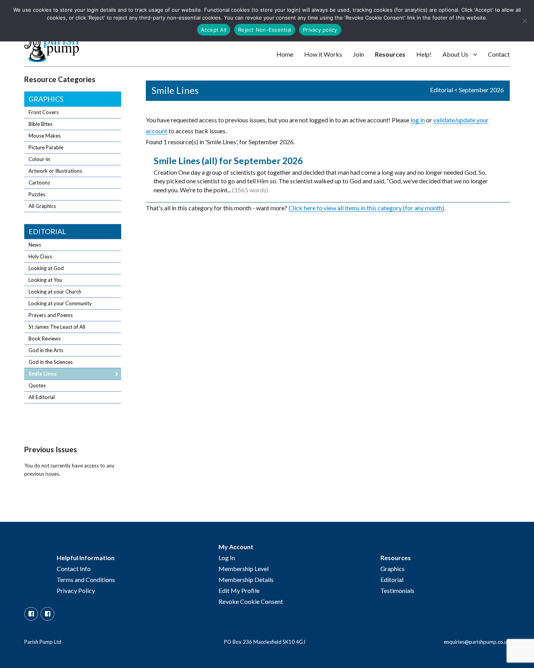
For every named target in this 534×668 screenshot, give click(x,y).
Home (284, 54)
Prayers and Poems (51, 315)
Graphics (46, 99)
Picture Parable (46, 147)
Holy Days (40, 256)
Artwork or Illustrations (55, 171)
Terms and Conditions (86, 579)
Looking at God (46, 268)
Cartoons (39, 182)
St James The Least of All (57, 327)
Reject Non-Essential (264, 30)
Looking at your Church (55, 291)
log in (417, 120)
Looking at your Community (60, 303)
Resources (390, 54)
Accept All (214, 30)
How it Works (323, 54)
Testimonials (397, 590)
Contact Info (74, 568)
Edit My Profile (239, 590)
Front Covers (44, 112)
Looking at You (45, 280)
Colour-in (39, 159)
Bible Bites (40, 124)
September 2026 (481, 89)
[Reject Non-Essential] (524, 21)
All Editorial (42, 397)
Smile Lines (43, 374)
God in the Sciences (51, 362)
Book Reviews (45, 338)
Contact (499, 54)
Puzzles (37, 194)
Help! (424, 54)
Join (358, 54)
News (35, 245)
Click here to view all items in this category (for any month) (366, 207)
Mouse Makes (45, 136)
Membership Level (244, 568)
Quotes (37, 385)
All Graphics (42, 206)
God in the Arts (46, 350)
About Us (455, 54)
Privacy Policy (76, 590)
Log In (227, 557)
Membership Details (246, 579)
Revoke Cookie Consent (251, 601)
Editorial (441, 89)
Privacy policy (320, 30)
